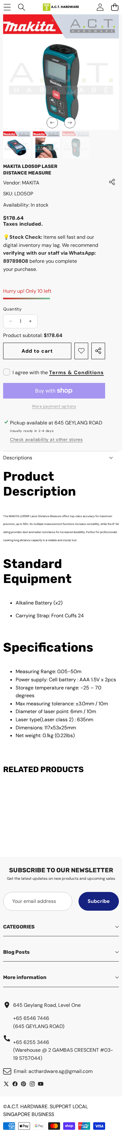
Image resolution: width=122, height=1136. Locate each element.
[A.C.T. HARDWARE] (60, 7)
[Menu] (7, 7)
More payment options (54, 406)
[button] (52, 122)
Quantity (12, 309)
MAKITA (30, 182)
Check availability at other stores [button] (46, 439)
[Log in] (100, 7)
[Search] (22, 7)
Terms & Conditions (76, 372)
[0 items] (115, 7)
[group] (16, 145)
